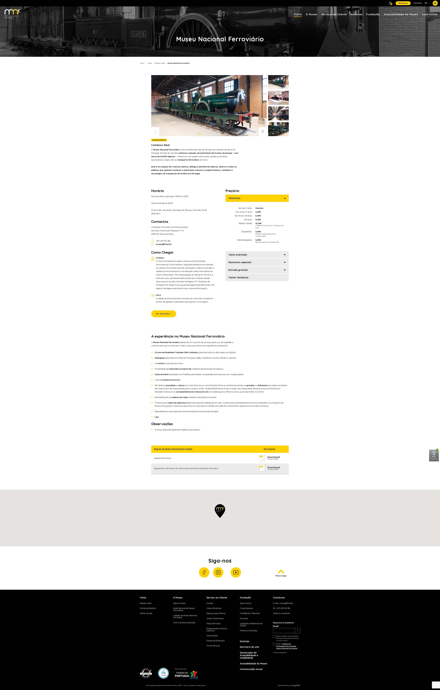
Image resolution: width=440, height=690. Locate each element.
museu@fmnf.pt (286, 603)
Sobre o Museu (179, 603)
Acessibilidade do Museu (401, 14)
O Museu (311, 14)
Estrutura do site (249, 646)
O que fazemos (246, 608)
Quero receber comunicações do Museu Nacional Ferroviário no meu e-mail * (287, 638)
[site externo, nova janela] (434, 461)
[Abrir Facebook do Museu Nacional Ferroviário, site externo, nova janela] (204, 572)
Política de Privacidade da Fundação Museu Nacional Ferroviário (286, 646)
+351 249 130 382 (163, 241)
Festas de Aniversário (215, 641)
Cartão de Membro (148, 608)
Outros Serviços (213, 646)
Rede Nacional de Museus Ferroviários (184, 609)
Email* (276, 626)
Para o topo (281, 576)
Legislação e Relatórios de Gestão (251, 624)
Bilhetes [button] (403, 3)
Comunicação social (251, 669)
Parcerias (244, 618)
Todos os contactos (281, 613)
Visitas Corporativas (215, 618)
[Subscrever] (297, 630)
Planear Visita (160, 63)
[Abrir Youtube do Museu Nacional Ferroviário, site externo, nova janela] (236, 572)
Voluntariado (212, 635)
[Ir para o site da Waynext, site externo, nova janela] (296, 685)
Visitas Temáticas (213, 608)
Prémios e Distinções (248, 630)
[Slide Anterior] (155, 131)
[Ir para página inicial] (12, 14)
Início (142, 63)
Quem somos (245, 603)
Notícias (356, 14)
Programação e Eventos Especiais (216, 629)
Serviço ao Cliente (334, 14)
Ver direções (163, 314)
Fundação (373, 14)
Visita (298, 14)
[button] (390, 3)
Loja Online (430, 14)
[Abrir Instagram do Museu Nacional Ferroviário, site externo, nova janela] (218, 572)
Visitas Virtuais (146, 613)
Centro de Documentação (184, 622)
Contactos (418, 3)
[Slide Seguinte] (263, 131)
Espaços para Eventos (216, 613)
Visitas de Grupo (213, 623)
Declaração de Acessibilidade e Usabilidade (249, 655)
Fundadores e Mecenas (250, 613)
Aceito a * (287, 646)
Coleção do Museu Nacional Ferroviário (185, 616)
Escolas (209, 603)
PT (426, 3)
